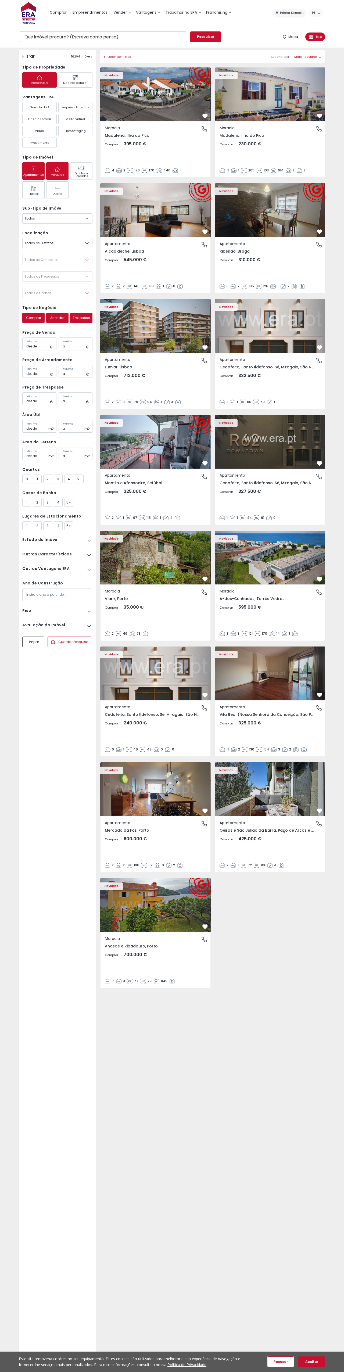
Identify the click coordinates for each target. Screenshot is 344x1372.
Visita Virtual (75, 119)
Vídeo (39, 131)
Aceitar (311, 1361)
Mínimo (32, 341)
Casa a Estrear (39, 119)
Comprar (33, 317)
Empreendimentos (75, 107)
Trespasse (81, 317)
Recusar (281, 1361)
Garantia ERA (39, 107)
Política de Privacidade (186, 1364)
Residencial (39, 83)
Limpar (33, 642)
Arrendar (57, 317)
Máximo (68, 341)
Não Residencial (75, 83)
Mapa (293, 36)
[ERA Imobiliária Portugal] (28, 13)
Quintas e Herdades (81, 174)
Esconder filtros (119, 57)
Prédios (33, 194)
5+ (79, 479)
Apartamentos (33, 175)
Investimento (39, 143)
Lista (318, 36)
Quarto (57, 194)
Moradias (57, 175)
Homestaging (75, 131)
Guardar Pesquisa (73, 642)
